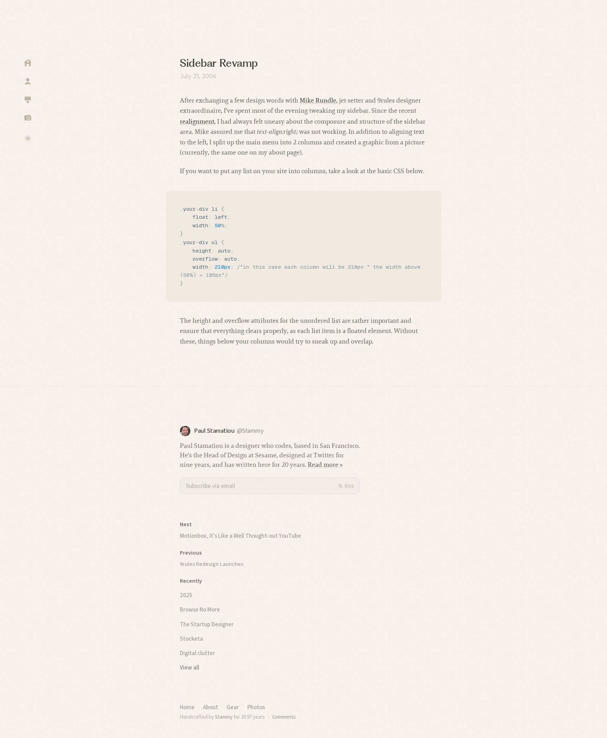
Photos (256, 707)
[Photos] (28, 118)
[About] (28, 81)
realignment (197, 121)
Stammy (224, 716)
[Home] (28, 63)
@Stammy (250, 431)
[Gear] (28, 99)
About (210, 707)
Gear (233, 707)
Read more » (325, 464)
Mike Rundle (318, 100)
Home (187, 707)
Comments (284, 716)
